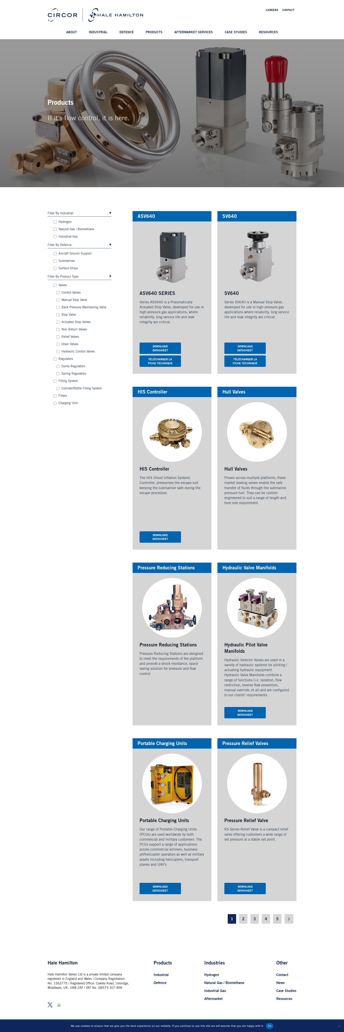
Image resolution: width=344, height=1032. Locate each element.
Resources (284, 998)
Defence (160, 982)
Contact (282, 974)
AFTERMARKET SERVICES (193, 32)
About (71, 32)
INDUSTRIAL (98, 32)
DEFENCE (126, 32)
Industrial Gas (215, 990)
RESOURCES (268, 32)
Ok (269, 1025)
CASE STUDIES (236, 32)
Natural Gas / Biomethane (224, 982)
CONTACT (288, 10)
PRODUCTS (154, 32)
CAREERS (272, 10)
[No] (339, 1026)
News (280, 982)
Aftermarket (213, 998)
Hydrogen (211, 974)
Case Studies (286, 990)
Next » (288, 919)
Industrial (161, 974)
